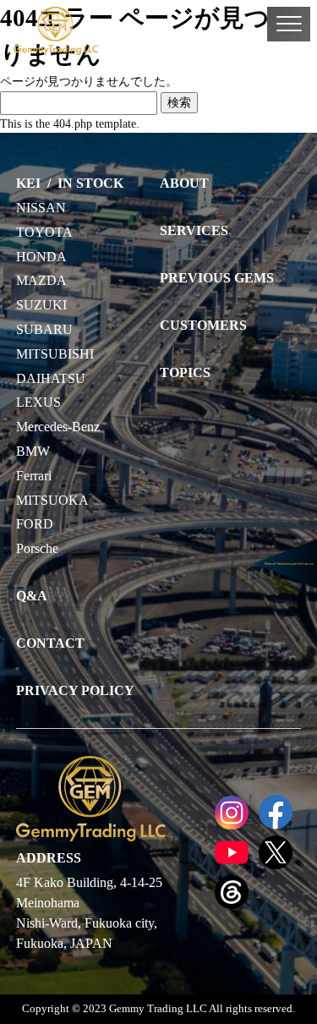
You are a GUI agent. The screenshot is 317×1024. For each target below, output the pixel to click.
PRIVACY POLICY (75, 690)
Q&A (31, 596)
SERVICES (194, 230)
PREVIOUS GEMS (217, 278)
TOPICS (185, 372)
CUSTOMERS (203, 325)
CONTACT (50, 643)
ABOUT (184, 183)
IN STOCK (90, 183)
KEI (28, 183)
